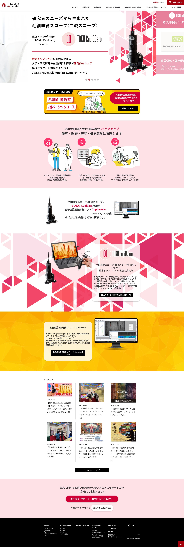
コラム (62, 532)
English (161, 2)
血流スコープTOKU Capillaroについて (116, 295)
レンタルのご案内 (97, 536)
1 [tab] (86, 80)
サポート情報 (96, 537)
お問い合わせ (177, 2)
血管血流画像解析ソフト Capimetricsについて (68, 353)
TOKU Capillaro (48, 528)
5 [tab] (98, 80)
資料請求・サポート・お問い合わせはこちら (92, 499)
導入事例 (62, 530)
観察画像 (47, 530)
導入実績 (62, 528)
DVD (45, 535)
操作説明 (94, 530)
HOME (75, 7)
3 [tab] (92, 80)
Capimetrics (47, 532)
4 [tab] (95, 80)
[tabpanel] (92, 45)
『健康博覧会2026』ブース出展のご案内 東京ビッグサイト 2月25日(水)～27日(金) (123, 412)
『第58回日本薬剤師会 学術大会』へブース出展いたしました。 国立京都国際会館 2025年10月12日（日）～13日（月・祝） (123, 454)
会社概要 (86, 7)
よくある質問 (175, 7)
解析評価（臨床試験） (133, 7)
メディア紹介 (64, 534)
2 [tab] (89, 80)
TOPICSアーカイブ (92, 470)
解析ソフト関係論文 (51, 533)
